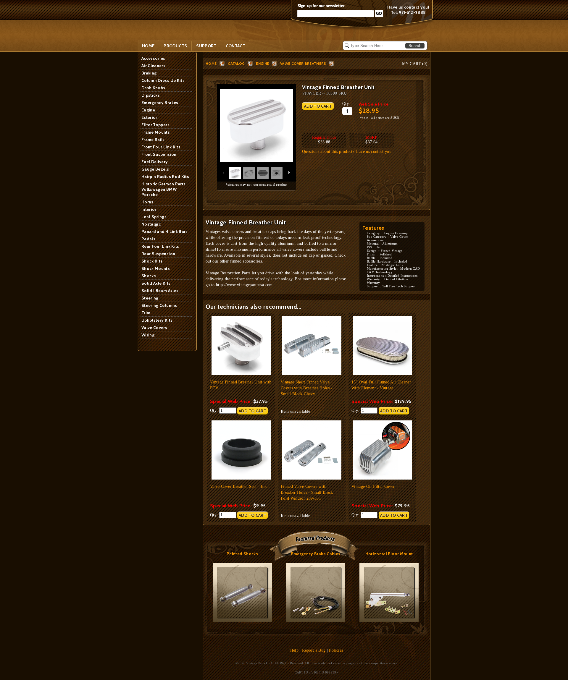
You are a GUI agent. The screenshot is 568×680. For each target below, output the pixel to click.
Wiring (147, 335)
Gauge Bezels (155, 169)
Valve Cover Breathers (303, 63)
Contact (235, 45)
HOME (211, 63)
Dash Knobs (153, 87)
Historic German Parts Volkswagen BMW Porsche (163, 189)
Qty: (214, 410)
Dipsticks (150, 95)
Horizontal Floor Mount (389, 553)
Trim (145, 312)
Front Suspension (159, 154)
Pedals (148, 239)
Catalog (236, 63)
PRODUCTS (175, 45)
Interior (148, 209)
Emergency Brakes (159, 102)
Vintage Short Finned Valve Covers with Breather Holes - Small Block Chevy (307, 388)
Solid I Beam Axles (159, 290)
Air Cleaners (153, 65)
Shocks (148, 276)
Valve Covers (154, 327)
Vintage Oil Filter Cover (373, 486)
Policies (336, 650)
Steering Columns (159, 305)
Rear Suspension (158, 253)
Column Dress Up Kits (163, 80)
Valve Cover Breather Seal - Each (240, 486)
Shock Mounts (155, 268)
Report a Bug (313, 650)
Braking (148, 73)
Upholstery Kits (156, 320)
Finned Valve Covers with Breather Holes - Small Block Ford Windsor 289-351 (307, 492)
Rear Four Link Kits (160, 246)
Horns (147, 202)
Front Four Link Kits (160, 147)
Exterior (149, 117)
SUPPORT (206, 45)
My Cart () (414, 63)
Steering (150, 298)
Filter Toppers (155, 124)
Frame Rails (153, 139)
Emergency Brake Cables (316, 553)
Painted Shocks (242, 553)
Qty (345, 103)
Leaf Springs (154, 216)
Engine (148, 110)
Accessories (153, 58)
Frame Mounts (155, 132)
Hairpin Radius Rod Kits (165, 176)
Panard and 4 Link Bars (164, 231)
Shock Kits (152, 261)
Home (148, 45)
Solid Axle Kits (155, 283)
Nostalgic (151, 224)
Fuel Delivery (154, 161)
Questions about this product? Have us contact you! (347, 151)
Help (294, 650)
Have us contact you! (408, 7)
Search (415, 45)
